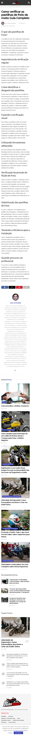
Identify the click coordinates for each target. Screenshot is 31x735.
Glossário (10, 716)
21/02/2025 (22, 23)
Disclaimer (3, 716)
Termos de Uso (12, 722)
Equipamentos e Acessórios (10, 528)
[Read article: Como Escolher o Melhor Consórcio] (15, 393)
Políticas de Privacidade (18, 720)
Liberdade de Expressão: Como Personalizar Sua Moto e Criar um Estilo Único (14, 502)
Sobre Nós (3, 722)
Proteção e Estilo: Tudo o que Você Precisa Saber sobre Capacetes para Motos (15, 534)
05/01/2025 (12, 594)
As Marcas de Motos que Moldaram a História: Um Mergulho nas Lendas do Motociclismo (17, 600)
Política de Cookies (6, 720)
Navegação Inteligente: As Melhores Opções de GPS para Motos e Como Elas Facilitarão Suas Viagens (17, 655)
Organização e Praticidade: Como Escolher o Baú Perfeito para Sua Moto (19, 581)
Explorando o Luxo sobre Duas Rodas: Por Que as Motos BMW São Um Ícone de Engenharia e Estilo (15, 470)
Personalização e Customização (12, 496)
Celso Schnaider (11, 23)
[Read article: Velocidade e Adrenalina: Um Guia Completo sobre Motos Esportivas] (15, 552)
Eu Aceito (18, 733)
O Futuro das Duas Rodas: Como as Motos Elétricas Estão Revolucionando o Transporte (19, 590)
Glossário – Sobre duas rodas (8, 718)
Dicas (4, 402)
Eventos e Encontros (8, 430)
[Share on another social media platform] (26, 287)
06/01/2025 (4, 442)
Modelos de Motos (8, 464)
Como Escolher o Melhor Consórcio (15, 406)
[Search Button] (29, 2)
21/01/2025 (4, 408)
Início (18, 718)
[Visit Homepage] (15, 2)
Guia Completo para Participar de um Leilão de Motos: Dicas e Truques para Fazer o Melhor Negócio (17, 665)
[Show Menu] (2, 2)
